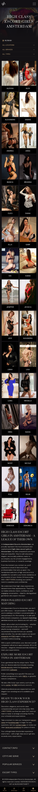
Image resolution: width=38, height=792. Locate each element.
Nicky (10, 463)
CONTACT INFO (10, 748)
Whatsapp (14, 790)
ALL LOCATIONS (8, 45)
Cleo (10, 213)
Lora (10, 401)
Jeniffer (10, 307)
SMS (23, 790)
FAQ (13, 636)
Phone (4, 790)
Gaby (28, 245)
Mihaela (28, 401)
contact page (21, 725)
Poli (10, 494)
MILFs (25, 676)
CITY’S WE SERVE (10, 756)
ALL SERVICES (7, 50)
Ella (10, 245)
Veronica (27, 526)
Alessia (10, 88)
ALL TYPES (6, 54)
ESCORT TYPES (9, 772)
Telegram (33, 790)
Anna (27, 151)
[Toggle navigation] (34, 4)
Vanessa (10, 526)
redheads (13, 670)
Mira (10, 432)
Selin (28, 494)
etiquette (4, 636)
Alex (28, 88)
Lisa (28, 369)
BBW (16, 685)
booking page (14, 722)
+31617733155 (10, 580)
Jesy (10, 338)
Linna (10, 369)
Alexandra (10, 120)
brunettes (24, 667)
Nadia (28, 432)
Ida (10, 276)
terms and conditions (13, 727)
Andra (28, 120)
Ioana (28, 276)
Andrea (10, 151)
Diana (28, 213)
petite (8, 685)
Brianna (28, 182)
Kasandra (28, 338)
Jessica (27, 307)
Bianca (10, 182)
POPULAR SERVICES (12, 764)
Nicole (28, 463)
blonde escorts (7, 667)
